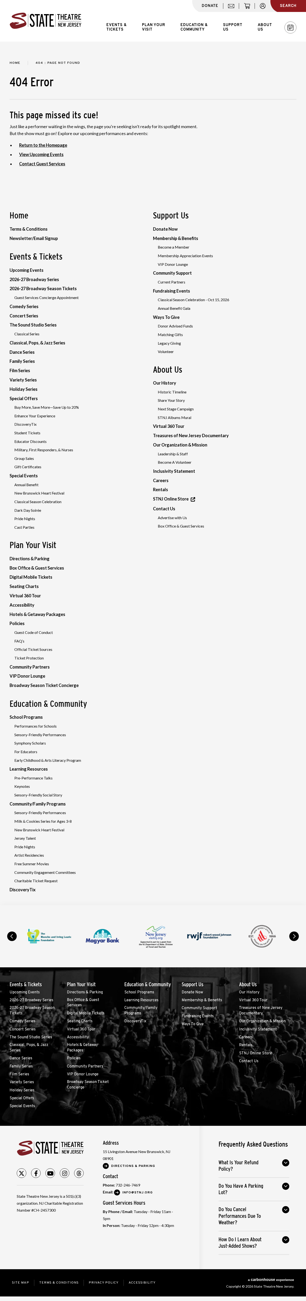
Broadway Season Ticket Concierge (44, 685)
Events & (116, 27)
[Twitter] (21, 1173)
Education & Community (48, 704)
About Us (167, 370)
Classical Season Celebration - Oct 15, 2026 (193, 299)
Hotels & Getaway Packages (37, 614)
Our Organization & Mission (180, 444)
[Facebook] (36, 1173)
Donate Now (165, 229)
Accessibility (22, 605)
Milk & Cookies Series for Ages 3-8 (43, 821)
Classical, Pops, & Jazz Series (37, 342)
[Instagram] (64, 1173)
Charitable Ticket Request (36, 880)
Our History (164, 383)
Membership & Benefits (175, 238)
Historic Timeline (172, 392)
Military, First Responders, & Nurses (43, 449)
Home (15, 63)
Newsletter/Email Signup (34, 238)
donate (210, 6)
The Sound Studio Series (33, 324)
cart (249, 8)
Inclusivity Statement (174, 471)
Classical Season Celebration (37, 501)
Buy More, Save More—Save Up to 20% (46, 407)
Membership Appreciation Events (185, 255)
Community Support (172, 273)
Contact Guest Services (42, 163)
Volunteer (166, 351)
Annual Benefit (26, 484)
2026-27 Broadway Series (34, 279)
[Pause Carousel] (280, 924)
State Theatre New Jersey (45, 21)
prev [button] (12, 936)
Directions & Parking (29, 558)
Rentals (160, 489)
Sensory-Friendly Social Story (38, 795)
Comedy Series (24, 306)
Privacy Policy (104, 1283)
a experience (271, 1280)
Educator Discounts (30, 441)
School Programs (26, 717)
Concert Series (24, 315)
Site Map (20, 1283)
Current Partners (171, 282)
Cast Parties (24, 527)
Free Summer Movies (31, 863)
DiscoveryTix (25, 424)
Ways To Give (166, 317)
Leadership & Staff (173, 454)
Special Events (24, 475)
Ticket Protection (29, 658)
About (265, 27)
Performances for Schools (35, 726)
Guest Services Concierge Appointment (46, 297)
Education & (194, 27)
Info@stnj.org (137, 1193)
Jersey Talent (25, 838)
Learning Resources (29, 769)
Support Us (171, 215)
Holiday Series (24, 389)
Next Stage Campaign (176, 409)
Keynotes (22, 786)
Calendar (290, 27)
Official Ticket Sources (33, 649)
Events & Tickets (36, 256)
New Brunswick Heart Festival (39, 493)
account (265, 8)
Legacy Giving (169, 343)
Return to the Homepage (43, 145)
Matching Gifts (170, 334)
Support (232, 27)
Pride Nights (24, 518)
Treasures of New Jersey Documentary (191, 435)
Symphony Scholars (30, 743)
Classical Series (26, 334)
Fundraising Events (171, 291)
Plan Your (153, 27)
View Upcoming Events (41, 154)
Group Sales (24, 458)
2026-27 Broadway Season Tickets (43, 288)
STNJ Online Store (171, 498)
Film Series (20, 370)
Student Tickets (27, 432)
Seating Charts (24, 586)
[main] (153, 473)
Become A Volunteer (174, 462)
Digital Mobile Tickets (31, 577)
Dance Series (22, 352)
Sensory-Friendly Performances (40, 734)
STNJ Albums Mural (174, 417)
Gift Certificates (27, 466)
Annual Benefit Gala (174, 308)
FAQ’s (19, 641)
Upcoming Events (27, 270)
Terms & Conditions (29, 229)
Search (288, 6)
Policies (17, 623)
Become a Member (173, 247)
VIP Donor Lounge (27, 676)
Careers (161, 480)
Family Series (22, 361)
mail (233, 8)
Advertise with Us (172, 517)
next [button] (294, 936)
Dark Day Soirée (27, 510)
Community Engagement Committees (45, 872)
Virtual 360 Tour (25, 595)
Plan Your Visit (33, 545)
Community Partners (30, 667)
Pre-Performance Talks (33, 778)
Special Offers (24, 398)
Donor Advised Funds (175, 326)
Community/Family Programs (38, 803)
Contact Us (164, 508)
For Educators (25, 751)
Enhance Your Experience (34, 416)
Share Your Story (171, 400)
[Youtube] (50, 1173)
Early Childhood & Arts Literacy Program (47, 760)
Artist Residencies (29, 855)
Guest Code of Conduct (33, 632)
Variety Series (23, 379)
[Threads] (79, 1173)
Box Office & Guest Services (37, 568)
